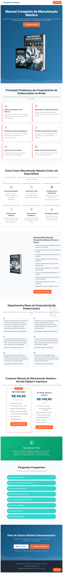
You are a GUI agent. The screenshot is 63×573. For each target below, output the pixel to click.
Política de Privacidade (39, 568)
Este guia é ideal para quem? (31, 477)
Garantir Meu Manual (31, 24)
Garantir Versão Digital (18, 424)
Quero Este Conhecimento (42, 291)
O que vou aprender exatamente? (31, 488)
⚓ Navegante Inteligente (10, 2)
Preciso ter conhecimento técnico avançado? (31, 483)
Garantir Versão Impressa (44, 427)
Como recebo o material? (31, 511)
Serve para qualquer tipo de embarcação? (31, 499)
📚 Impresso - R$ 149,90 (39, 546)
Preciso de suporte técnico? (31, 516)
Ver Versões (57, 2)
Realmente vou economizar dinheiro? (31, 494)
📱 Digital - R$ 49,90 (21, 546)
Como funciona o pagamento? (31, 505)
